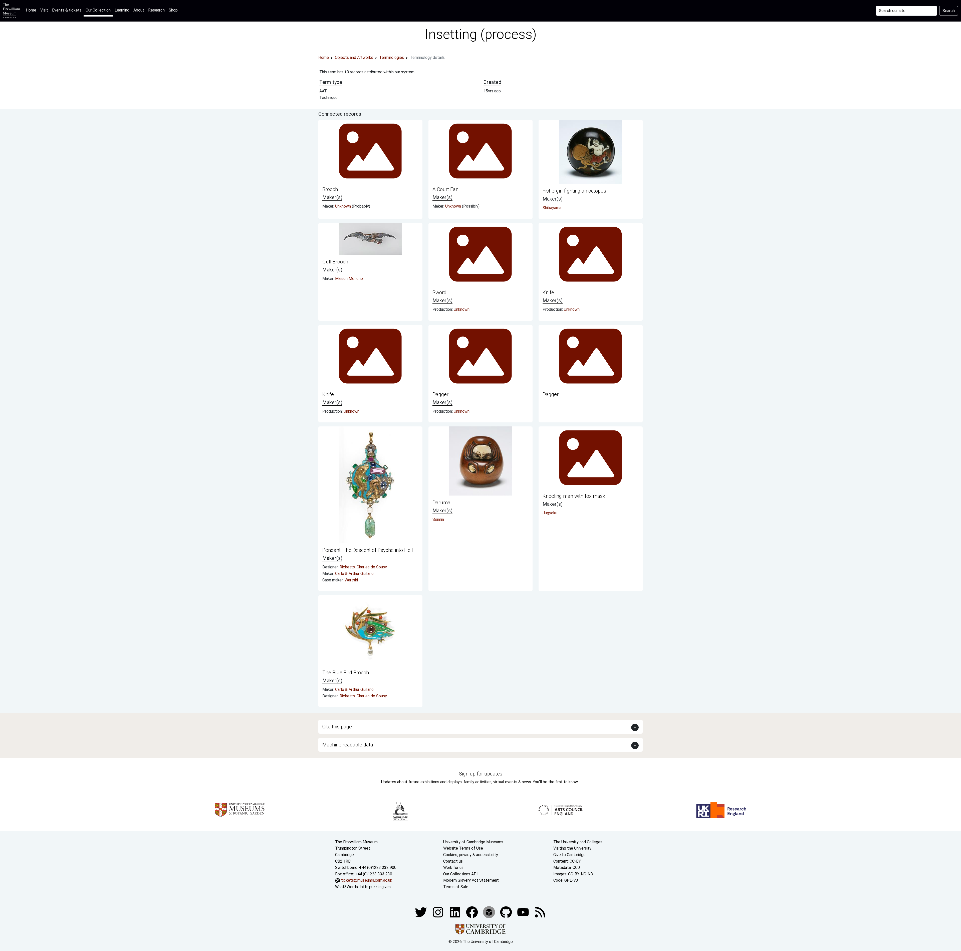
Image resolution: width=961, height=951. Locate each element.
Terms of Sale (455, 886)
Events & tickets (67, 10)
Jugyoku (550, 513)
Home (32, 10)
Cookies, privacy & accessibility (470, 854)
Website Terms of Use (463, 848)
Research (156, 10)
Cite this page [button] (337, 727)
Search (948, 10)
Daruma (441, 503)
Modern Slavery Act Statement (471, 880)
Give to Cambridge (569, 854)
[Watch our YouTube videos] (523, 911)
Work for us (453, 867)
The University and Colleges (577, 842)
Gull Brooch (335, 262)
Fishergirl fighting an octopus (574, 191)
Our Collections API (460, 874)
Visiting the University (572, 848)
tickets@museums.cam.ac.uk (366, 880)
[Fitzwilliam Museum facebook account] (455, 911)
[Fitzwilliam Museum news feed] (540, 911)
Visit (44, 10)
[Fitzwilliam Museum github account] (506, 911)
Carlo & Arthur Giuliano (354, 573)
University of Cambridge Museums (473, 842)
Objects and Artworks (354, 57)
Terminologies (391, 57)
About (138, 10)
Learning (122, 10)
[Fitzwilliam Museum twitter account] (421, 911)
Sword (439, 292)
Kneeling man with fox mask (574, 496)
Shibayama (552, 207)
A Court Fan (445, 189)
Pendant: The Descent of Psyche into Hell (367, 550)
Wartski (351, 580)
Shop (173, 10)
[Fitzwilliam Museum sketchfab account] (489, 911)
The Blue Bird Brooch (345, 673)
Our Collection (98, 10)
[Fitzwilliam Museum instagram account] (438, 911)
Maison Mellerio (349, 278)
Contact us (453, 861)
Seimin (438, 519)
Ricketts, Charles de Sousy (363, 567)
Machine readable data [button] (347, 745)
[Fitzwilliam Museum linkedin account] (472, 911)
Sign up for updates (480, 774)
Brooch (330, 189)
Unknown (343, 206)
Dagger (440, 394)
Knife (548, 292)
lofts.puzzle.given (375, 886)
